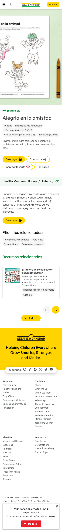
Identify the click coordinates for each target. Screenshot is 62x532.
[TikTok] (30, 370)
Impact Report (42, 452)
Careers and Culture (13, 464)
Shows (38, 385)
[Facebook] (35, 370)
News (5, 456)
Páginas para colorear (33, 244)
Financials (8, 448)
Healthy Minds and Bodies (20, 181)
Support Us (40, 437)
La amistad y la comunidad (28, 125)
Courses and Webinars (14, 400)
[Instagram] (24, 370)
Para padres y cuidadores (16, 239)
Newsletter (8, 407)
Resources (8, 381)
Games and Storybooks (14, 403)
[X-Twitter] (40, 370)
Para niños (37, 239)
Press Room (9, 460)
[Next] (55, 310)
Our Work (40, 381)
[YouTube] (51, 370)
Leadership (8, 444)
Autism (46, 181)
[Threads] (46, 370)
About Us (7, 437)
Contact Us (8, 468)
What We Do (41, 388)
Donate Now (41, 441)
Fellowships (41, 400)
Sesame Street (11, 244)
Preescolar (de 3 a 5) (48, 134)
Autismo (8, 125)
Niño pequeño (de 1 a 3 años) (18, 130)
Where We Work (43, 392)
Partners (7, 452)
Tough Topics (9, 396)
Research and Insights (46, 396)
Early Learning (10, 385)
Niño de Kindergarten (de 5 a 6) (19, 134)
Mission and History (12, 441)
